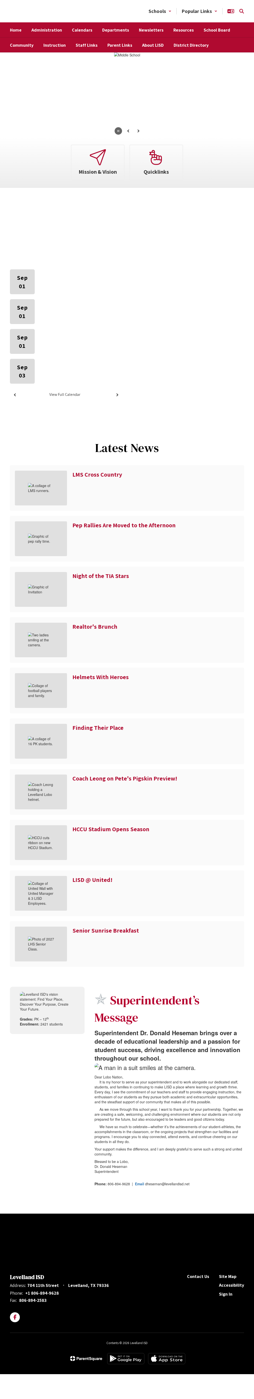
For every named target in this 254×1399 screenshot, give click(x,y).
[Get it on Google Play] (125, 1358)
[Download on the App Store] (166, 1358)
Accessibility (231, 1285)
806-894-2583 (33, 1300)
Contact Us (198, 1276)
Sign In (225, 1294)
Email (139, 1183)
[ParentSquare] (86, 1358)
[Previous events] (15, 395)
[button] (160, 11)
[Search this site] (241, 11)
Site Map (227, 1276)
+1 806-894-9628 (42, 1293)
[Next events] (117, 395)
